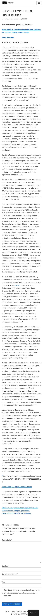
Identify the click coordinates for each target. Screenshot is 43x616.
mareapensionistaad (11, 19)
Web (3, 582)
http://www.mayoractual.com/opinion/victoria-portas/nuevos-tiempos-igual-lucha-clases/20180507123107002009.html (20, 511)
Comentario (7, 540)
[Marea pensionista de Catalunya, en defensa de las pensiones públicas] (8, 2)
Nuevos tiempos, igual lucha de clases (17, 487)
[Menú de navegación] (39, 3)
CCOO (17, 285)
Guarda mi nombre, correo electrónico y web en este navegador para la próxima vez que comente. (22, 593)
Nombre (5, 566)
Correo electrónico (10, 574)
